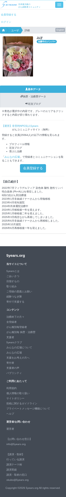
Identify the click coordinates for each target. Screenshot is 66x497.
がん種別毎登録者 (16, 327)
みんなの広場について (19, 347)
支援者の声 (12, 367)
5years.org (15, 256)
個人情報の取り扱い (18, 393)
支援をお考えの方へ (18, 357)
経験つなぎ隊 (14, 296)
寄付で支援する (15, 301)
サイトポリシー (15, 398)
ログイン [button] (6, 21)
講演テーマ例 (14, 464)
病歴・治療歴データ (34, 96)
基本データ (34, 89)
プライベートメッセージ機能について (28, 408)
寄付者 (10, 362)
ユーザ (15, 30)
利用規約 (11, 388)
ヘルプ (10, 413)
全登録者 (11, 321)
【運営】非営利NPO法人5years (20, 125)
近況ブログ (34, 103)
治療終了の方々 (15, 316)
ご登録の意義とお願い (19, 291)
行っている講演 (15, 459)
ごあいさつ (12, 276)
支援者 (10, 337)
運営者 (10, 428)
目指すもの (12, 281)
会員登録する (8, 14)
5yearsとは (12, 271)
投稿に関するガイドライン (21, 403)
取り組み (11, 286)
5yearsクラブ (14, 342)
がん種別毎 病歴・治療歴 (20, 332)
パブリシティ (14, 373)
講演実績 (11, 469)
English (60, 30)
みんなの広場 (12, 156)
